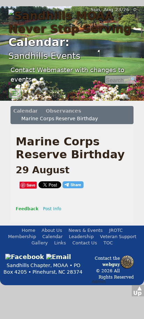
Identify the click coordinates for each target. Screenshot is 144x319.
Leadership (81, 236)
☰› (15, 93)
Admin (99, 281)
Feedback (27, 208)
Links (60, 242)
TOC (108, 242)
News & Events (86, 230)
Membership (22, 236)
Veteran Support (118, 236)
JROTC (116, 230)
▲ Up (137, 290)
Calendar (25, 111)
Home (28, 230)
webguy (111, 264)
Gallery (39, 242)
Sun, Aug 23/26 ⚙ (114, 9)
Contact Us (84, 242)
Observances (63, 111)
